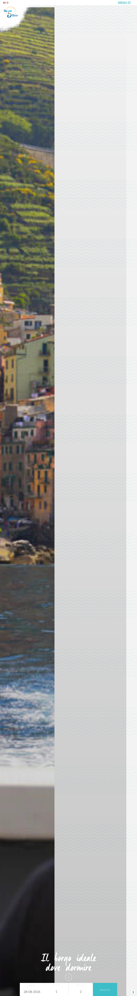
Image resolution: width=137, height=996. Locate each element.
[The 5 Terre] (16, 32)
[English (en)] (7, 3)
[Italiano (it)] (4, 3)
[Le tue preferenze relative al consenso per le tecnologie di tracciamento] (133, 992)
